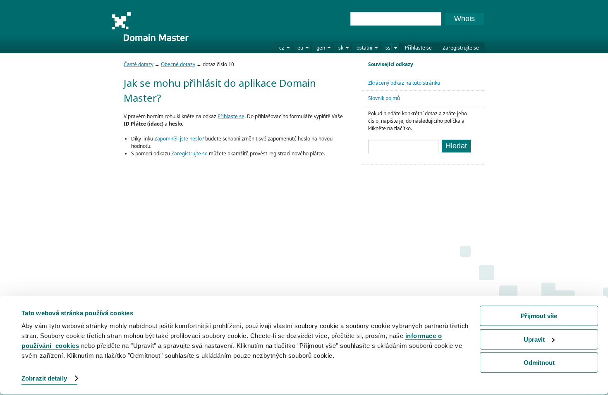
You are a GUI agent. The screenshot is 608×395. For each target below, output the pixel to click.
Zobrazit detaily (44, 378)
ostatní (364, 47)
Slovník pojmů (384, 98)
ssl (388, 47)
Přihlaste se (418, 47)
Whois (464, 18)
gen (320, 47)
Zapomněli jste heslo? (179, 138)
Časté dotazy (138, 64)
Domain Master (150, 26)
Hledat (456, 146)
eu (300, 47)
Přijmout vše (539, 315)
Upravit (534, 339)
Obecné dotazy (178, 64)
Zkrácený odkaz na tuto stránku (404, 82)
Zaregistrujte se (461, 47)
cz (281, 47)
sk (340, 47)
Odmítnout (539, 362)
